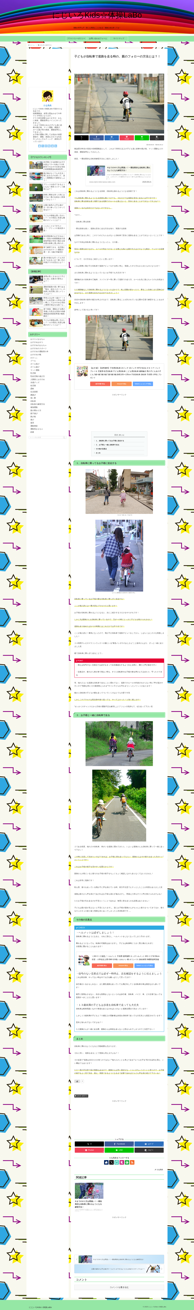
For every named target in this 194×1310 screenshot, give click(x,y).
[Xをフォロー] (111, 1162)
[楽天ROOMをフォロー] (122, 1162)
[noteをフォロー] (116, 1162)
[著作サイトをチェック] (106, 1162)
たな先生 (48, 105)
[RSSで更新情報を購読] (132, 1162)
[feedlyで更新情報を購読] (127, 1162)
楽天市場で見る (100, 384)
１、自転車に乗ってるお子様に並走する (110, 441)
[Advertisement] (119, 65)
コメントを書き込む (119, 1287)
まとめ (98, 453)
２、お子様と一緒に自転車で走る (107, 445)
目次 (116, 435)
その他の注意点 (101, 449)
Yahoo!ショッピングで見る (143, 384)
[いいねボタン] (77, 1081)
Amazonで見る (121, 384)
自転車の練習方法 (82, 1096)
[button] (157, 137)
